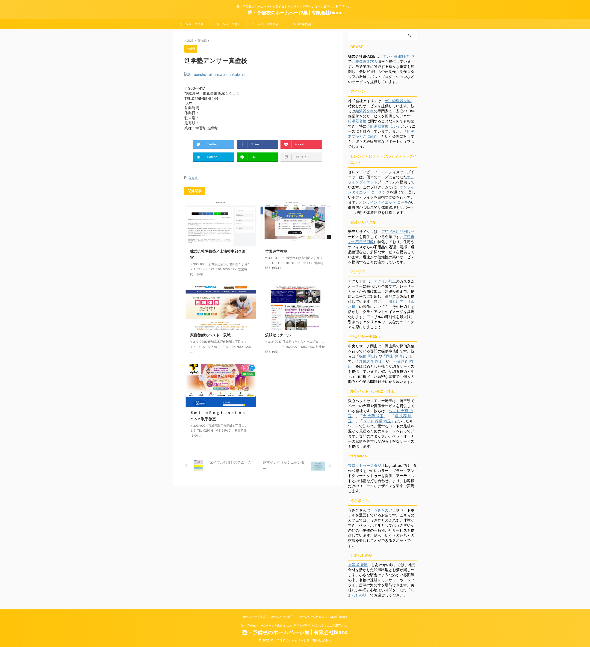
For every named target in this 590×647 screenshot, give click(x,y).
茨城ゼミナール (278, 335)
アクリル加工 (385, 281)
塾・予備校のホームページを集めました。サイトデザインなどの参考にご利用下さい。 (295, 625)
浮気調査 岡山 (370, 361)
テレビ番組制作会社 (399, 56)
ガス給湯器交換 (398, 100)
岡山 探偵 (394, 356)
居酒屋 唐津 (358, 564)
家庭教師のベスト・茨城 (210, 335)
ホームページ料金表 (264, 24)
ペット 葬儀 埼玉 (377, 421)
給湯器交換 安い (383, 126)
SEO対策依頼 (302, 24)
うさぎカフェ (385, 510)
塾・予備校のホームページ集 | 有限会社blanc (295, 12)
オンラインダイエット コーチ (383, 202)
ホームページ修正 (228, 24)
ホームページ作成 (191, 24)
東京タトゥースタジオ (366, 465)
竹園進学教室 (276, 251)
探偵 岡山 (367, 356)
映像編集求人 (366, 61)
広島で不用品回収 (396, 231)
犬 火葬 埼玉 (373, 416)
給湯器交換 (364, 111)
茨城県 (193, 178)
